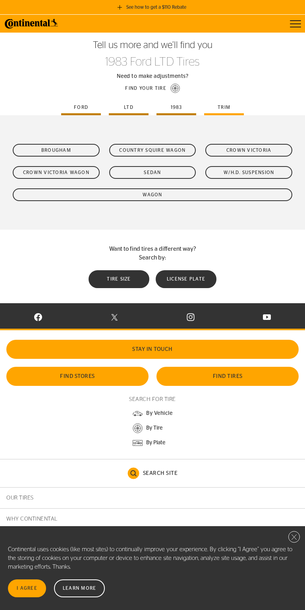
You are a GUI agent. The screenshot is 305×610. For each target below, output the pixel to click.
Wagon (152, 194)
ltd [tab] (128, 107)
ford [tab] (81, 107)
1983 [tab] (176, 107)
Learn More (80, 588)
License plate (186, 279)
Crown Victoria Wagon (56, 172)
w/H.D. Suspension (249, 172)
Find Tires (228, 376)
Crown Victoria (249, 150)
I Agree (27, 588)
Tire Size (119, 279)
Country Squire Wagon (152, 150)
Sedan (152, 172)
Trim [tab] (224, 107)
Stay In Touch (152, 349)
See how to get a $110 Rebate (156, 7)
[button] (152, 88)
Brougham (56, 150)
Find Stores (77, 376)
